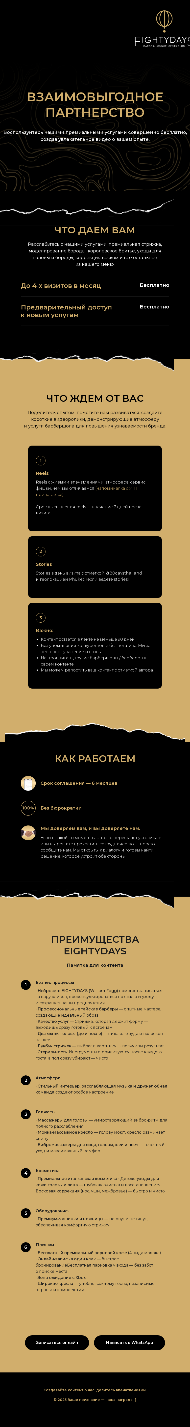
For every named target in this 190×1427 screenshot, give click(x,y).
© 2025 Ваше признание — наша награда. (93, 1399)
